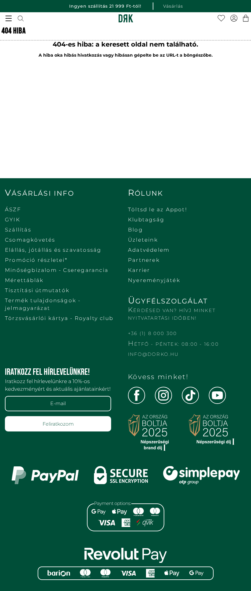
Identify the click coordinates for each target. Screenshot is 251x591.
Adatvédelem (149, 250)
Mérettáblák (24, 280)
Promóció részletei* (36, 260)
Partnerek (144, 260)
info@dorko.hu (153, 354)
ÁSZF (13, 209)
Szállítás (18, 230)
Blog (135, 230)
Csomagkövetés (30, 240)
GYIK (12, 219)
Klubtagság (146, 219)
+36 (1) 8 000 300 (152, 333)
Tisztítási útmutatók (37, 290)
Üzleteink (143, 240)
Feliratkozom (58, 424)
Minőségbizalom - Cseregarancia (56, 270)
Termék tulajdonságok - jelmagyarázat (43, 304)
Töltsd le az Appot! (157, 209)
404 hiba (14, 31)
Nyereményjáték (154, 280)
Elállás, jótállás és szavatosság (53, 250)
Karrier (139, 270)
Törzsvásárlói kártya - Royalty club (59, 318)
